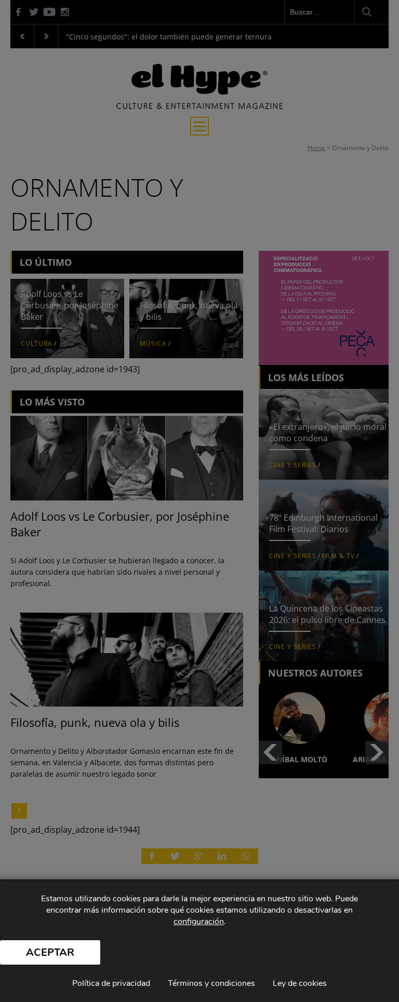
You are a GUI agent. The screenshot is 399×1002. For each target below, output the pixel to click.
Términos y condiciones (211, 983)
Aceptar (50, 952)
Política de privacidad (111, 983)
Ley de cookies (300, 983)
